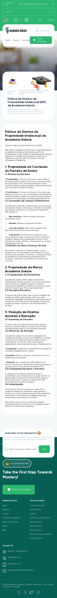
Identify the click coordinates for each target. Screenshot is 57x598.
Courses (16, 40)
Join (44, 449)
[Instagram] (19, 592)
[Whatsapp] (25, 592)
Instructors (26, 40)
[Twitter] (32, 592)
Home (7, 40)
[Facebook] (38, 592)
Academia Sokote (12, 92)
